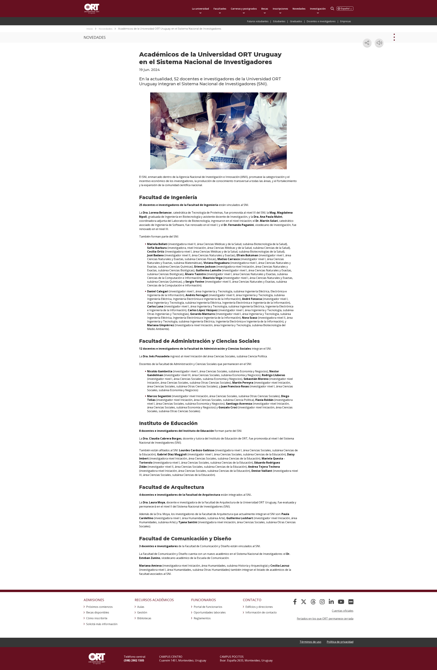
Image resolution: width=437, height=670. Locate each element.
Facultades (220, 8)
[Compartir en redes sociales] (367, 43)
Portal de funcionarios (208, 607)
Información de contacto (261, 612)
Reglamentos (202, 618)
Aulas (140, 607)
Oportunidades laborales (210, 612)
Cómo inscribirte (96, 618)
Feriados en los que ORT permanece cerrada (325, 618)
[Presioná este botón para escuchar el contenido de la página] (379, 43)
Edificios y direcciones (259, 607)
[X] (304, 602)
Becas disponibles (97, 612)
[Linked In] (331, 602)
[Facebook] (295, 602)
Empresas (345, 21)
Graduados (296, 21)
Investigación (318, 8)
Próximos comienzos (99, 607)
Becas (264, 8)
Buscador (332, 8)
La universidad (200, 8)
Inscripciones (280, 8)
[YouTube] (341, 602)
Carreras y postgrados (244, 8)
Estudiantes (279, 21)
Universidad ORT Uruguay (92, 8)
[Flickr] (350, 602)
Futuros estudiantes (258, 21)
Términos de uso (310, 642)
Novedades (299, 8)
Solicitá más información (101, 624)
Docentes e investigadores (321, 21)
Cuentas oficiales (342, 611)
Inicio (89, 28)
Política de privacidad (340, 642)
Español (345, 8)
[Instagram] (322, 602)
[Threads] (313, 602)
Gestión (142, 612)
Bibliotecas (144, 618)
